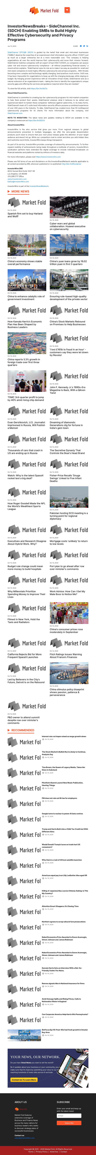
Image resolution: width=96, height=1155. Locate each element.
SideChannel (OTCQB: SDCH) (20, 52)
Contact (64, 1152)
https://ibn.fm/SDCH (36, 120)
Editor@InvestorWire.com (18, 181)
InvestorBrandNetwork (39, 186)
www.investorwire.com (17, 179)
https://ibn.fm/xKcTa (39, 88)
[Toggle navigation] (67, 10)
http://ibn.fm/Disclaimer (71, 164)
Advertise (54, 1152)
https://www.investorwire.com (48, 157)
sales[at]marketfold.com (25, 1138)
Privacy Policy (42, 1152)
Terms (30, 1152)
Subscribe (69, 1123)
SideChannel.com (15, 113)
